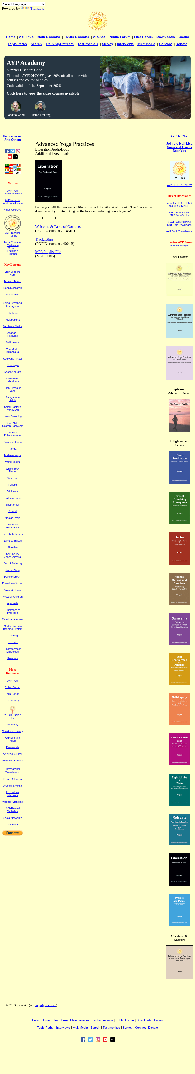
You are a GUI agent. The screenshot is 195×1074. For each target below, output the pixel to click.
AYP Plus (26, 37)
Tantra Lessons (76, 37)
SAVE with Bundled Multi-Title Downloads (179, 223)
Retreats (13, 642)
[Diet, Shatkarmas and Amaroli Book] (179, 684)
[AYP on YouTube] (10, 158)
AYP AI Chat (179, 136)
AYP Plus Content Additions (13, 192)
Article (12, 785)
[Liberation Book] (179, 884)
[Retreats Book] (179, 844)
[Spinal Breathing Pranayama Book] (179, 523)
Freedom (12, 658)
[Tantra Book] (179, 563)
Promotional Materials (13, 794)
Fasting (12, 484)
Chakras (13, 313)
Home (10, 37)
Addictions (13, 491)
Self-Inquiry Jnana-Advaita (12, 555)
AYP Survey (13, 700)
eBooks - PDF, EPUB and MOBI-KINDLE (179, 204)
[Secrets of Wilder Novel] (179, 431)
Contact (165, 44)
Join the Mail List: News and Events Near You (179, 147)
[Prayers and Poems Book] (179, 925)
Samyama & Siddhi (13, 399)
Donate (181, 44)
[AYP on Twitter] (12, 152)
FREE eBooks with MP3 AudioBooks (179, 214)
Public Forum (119, 37)
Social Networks (12, 817)
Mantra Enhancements (12, 434)
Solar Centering (13, 442)
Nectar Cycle (12, 517)
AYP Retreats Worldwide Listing (13, 201)
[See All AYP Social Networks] (15, 158)
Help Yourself (13, 136)
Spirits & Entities (12, 540)
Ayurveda (12, 603)
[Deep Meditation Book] (179, 482)
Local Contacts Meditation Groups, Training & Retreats (12, 248)
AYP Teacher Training (12, 234)
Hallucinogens (13, 498)
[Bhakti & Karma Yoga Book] (179, 764)
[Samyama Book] (179, 644)
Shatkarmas (13, 504)
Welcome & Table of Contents (58, 227)
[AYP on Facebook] (7, 152)
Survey (107, 44)
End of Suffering (13, 563)
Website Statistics (12, 801)
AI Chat (99, 37)
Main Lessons (48, 37)
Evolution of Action (12, 583)
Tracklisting (44, 239)
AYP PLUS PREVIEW (179, 185)
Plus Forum (143, 37)
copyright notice (45, 1005)
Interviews (125, 44)
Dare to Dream (12, 576)
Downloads (165, 37)
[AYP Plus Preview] (179, 179)
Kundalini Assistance (12, 526)
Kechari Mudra (12, 371)
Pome (60, 1020)
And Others (12, 140)
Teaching (12, 635)
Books (184, 37)
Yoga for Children (13, 596)
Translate (37, 8)
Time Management (12, 619)
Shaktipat (12, 547)
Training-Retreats (60, 44)
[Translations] (13, 173)
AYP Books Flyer (12, 753)
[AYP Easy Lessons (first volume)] (179, 295)
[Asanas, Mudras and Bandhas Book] (179, 604)
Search (36, 44)
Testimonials (88, 44)
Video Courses (12, 209)
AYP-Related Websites (12, 810)
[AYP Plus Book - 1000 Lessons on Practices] (179, 379)
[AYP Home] (97, 30)
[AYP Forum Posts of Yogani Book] (179, 978)
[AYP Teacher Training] (12, 230)
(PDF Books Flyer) (179, 245)
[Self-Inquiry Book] (179, 724)
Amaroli (12, 511)
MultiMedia (146, 44)
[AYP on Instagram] (18, 152)
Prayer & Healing (12, 590)
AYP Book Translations (179, 231)
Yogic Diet (12, 478)
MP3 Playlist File (48, 252)
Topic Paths (17, 44)
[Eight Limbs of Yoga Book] (179, 804)
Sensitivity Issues (13, 534)
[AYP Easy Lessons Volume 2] (179, 337)
